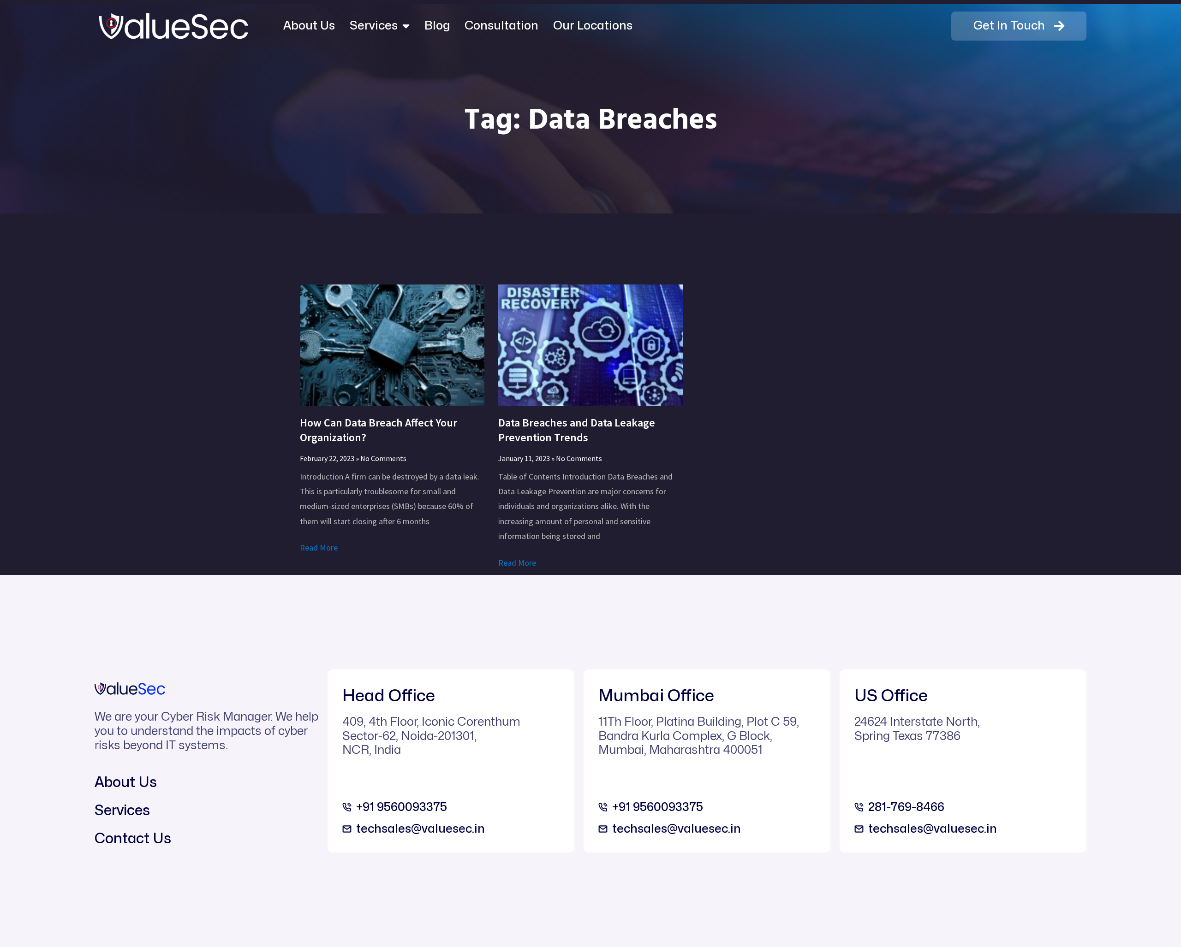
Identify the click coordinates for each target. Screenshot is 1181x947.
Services (374, 25)
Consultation (501, 25)
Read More (319, 547)
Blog (437, 25)
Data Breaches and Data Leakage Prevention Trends (576, 429)
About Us (309, 25)
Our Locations (592, 25)
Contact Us (133, 839)
